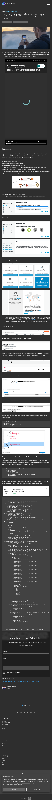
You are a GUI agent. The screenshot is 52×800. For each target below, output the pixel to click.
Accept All (14, 789)
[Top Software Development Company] (13, 678)
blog (3, 11)
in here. (22, 784)
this (22, 152)
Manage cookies (37, 789)
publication (33, 319)
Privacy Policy (15, 672)
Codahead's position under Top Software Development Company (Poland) (20, 681)
